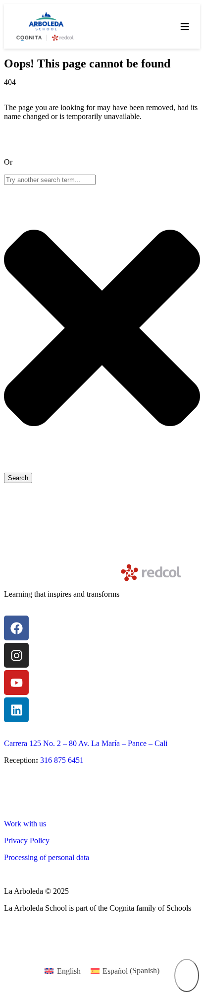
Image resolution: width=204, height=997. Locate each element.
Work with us (25, 823)
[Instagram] (16, 655)
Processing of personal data (46, 857)
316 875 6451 (62, 760)
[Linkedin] (16, 709)
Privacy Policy (27, 840)
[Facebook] (16, 628)
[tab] (186, 975)
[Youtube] (16, 682)
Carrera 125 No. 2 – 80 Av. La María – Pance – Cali (85, 743)
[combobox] (50, 180)
